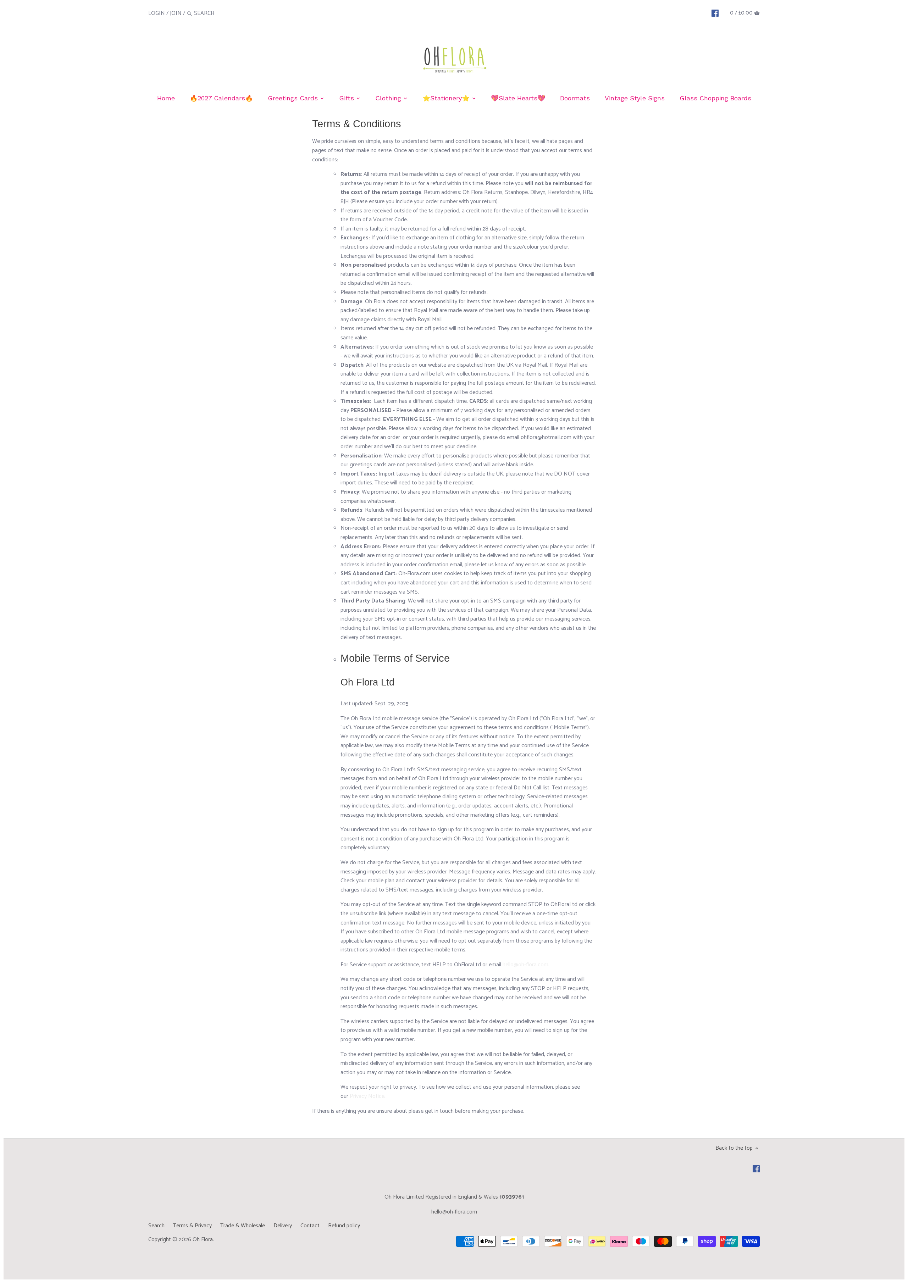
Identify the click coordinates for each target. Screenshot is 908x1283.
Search (156, 1226)
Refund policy (344, 1226)
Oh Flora (203, 1239)
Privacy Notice (367, 1096)
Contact (310, 1226)
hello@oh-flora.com (525, 965)
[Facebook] (715, 13)
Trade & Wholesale (242, 1226)
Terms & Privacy (192, 1226)
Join (176, 13)
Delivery (282, 1226)
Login (156, 13)
